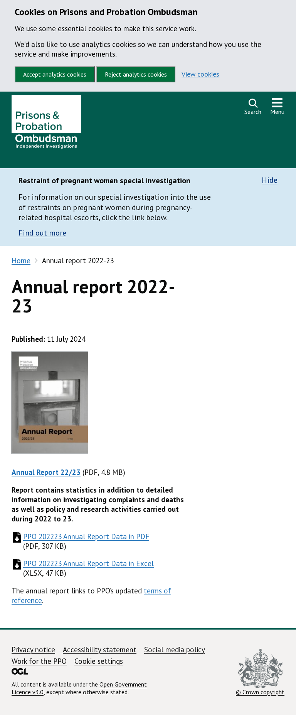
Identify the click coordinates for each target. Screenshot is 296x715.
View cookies (200, 74)
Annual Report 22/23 (46, 472)
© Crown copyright (260, 692)
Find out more (42, 233)
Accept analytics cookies (54, 74)
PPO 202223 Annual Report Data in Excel (88, 563)
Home (21, 260)
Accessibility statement (99, 649)
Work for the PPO (39, 661)
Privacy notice (33, 649)
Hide (270, 180)
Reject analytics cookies (136, 74)
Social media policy (174, 649)
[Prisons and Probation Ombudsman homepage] (46, 124)
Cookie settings (98, 661)
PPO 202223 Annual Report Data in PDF (86, 536)
